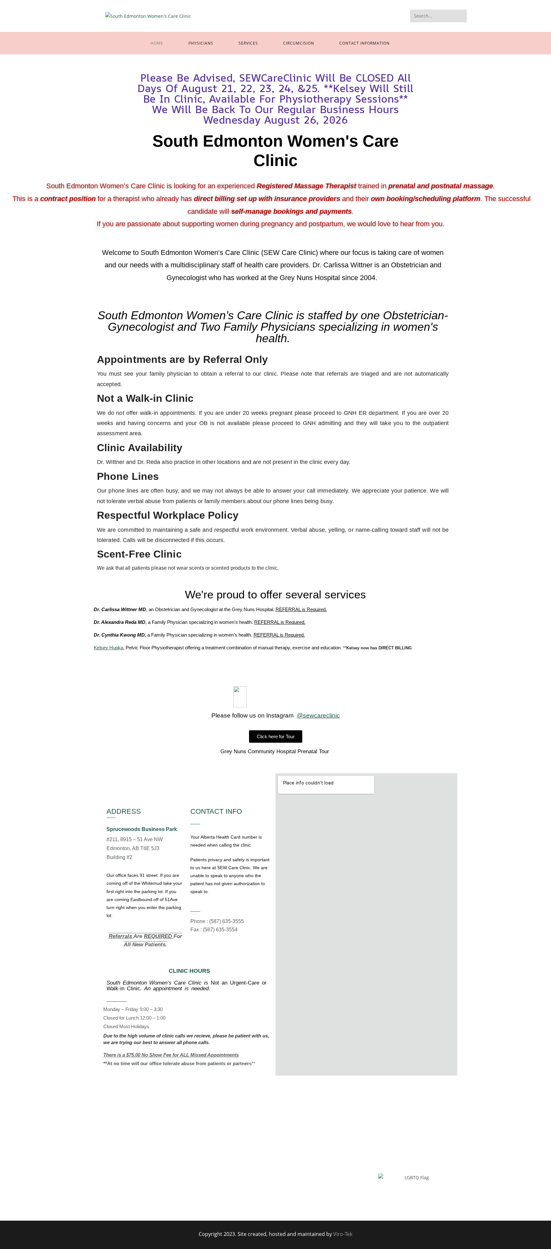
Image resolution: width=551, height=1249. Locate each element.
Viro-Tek (342, 1234)
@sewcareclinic (318, 715)
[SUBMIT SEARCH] (461, 16)
